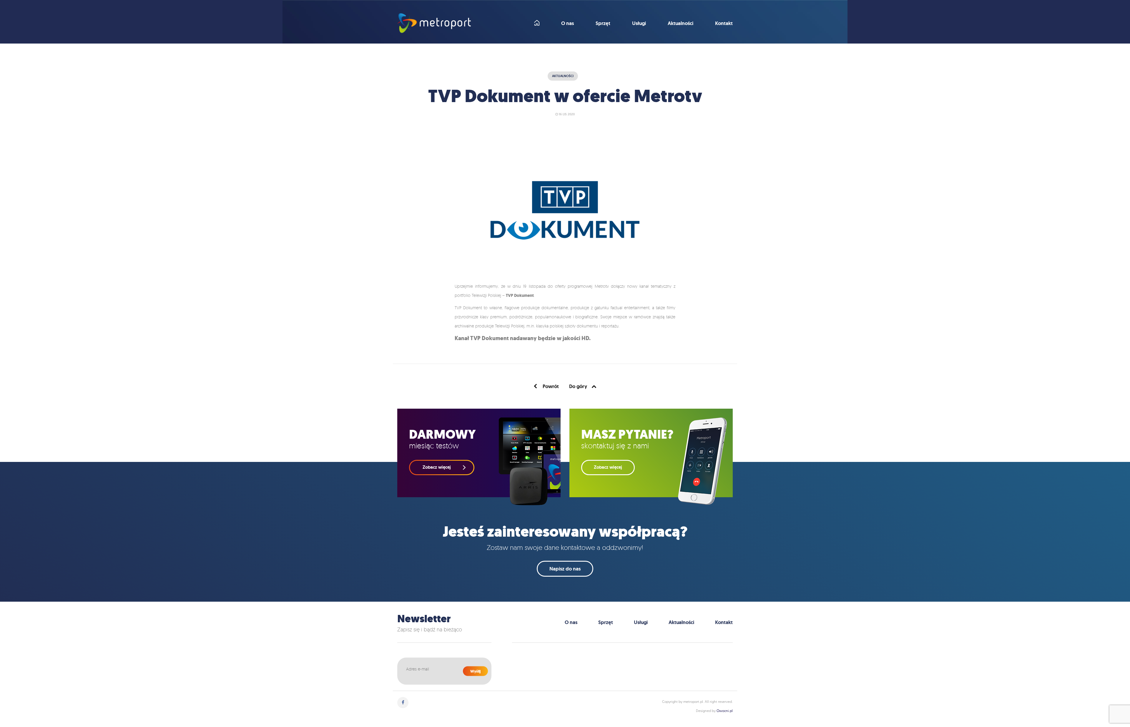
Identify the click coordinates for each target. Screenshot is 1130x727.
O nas (567, 23)
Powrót (550, 386)
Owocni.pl (725, 710)
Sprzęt (603, 23)
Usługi (639, 23)
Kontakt (724, 23)
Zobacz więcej (608, 467)
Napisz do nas (565, 568)
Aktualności (680, 23)
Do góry (578, 386)
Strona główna (536, 23)
